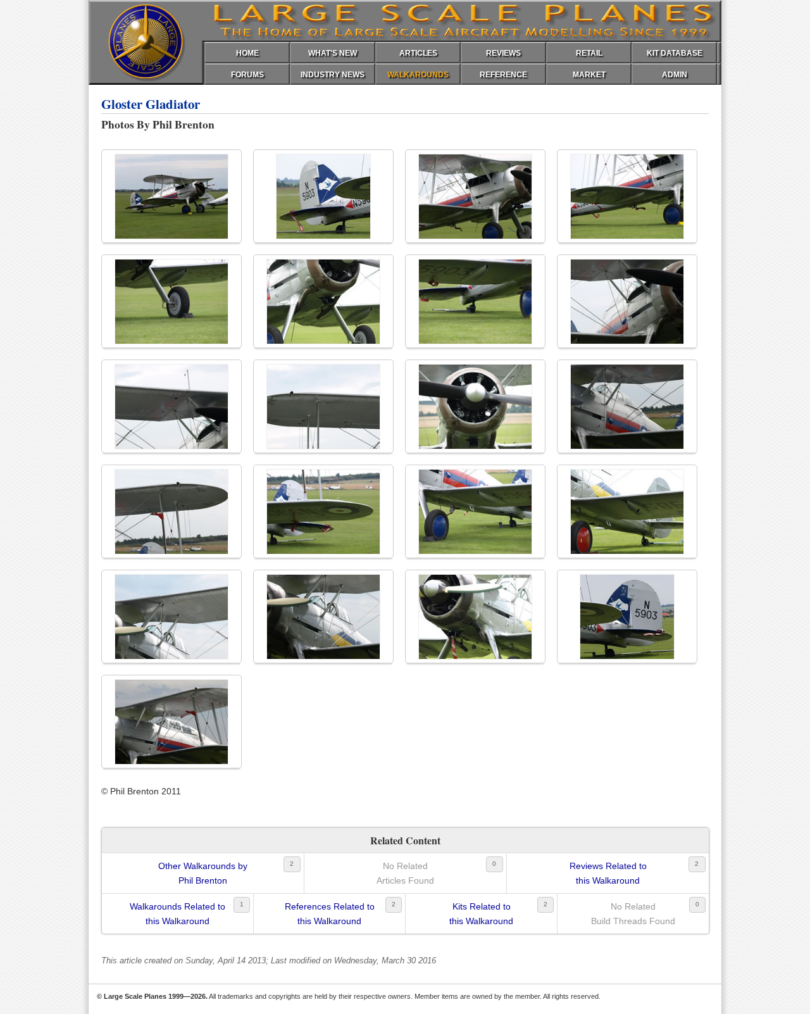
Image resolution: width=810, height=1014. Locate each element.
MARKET (589, 74)
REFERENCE (503, 74)
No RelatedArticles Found (405, 873)
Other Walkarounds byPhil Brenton (202, 873)
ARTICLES (418, 53)
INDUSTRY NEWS (332, 74)
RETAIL (589, 53)
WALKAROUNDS (418, 74)
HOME (247, 53)
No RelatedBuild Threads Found (633, 913)
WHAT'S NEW (332, 53)
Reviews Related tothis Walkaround (608, 873)
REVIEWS (503, 53)
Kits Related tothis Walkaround (481, 913)
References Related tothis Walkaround (330, 913)
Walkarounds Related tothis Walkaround (177, 913)
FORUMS (247, 74)
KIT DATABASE (674, 53)
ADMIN (674, 74)
